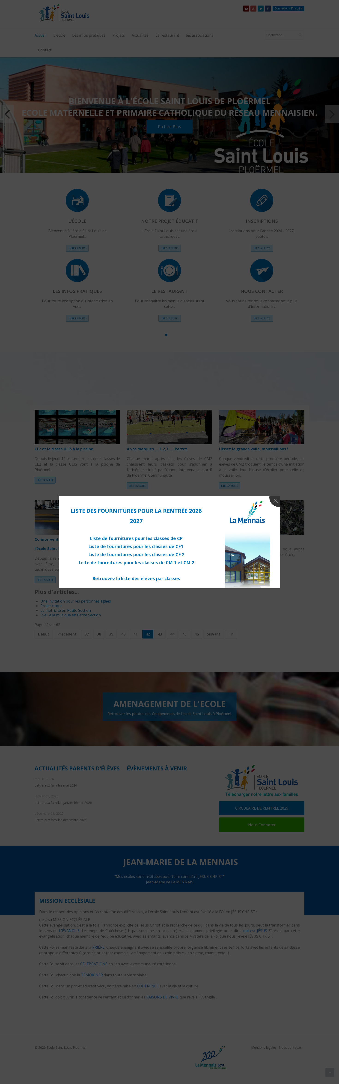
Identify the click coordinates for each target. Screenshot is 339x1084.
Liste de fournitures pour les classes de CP (136, 538)
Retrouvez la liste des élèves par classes (136, 578)
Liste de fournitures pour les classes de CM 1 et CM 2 (136, 562)
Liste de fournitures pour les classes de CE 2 (136, 554)
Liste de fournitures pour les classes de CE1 (136, 546)
